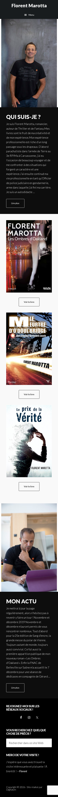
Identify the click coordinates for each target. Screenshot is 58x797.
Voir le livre (29, 302)
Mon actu (21, 601)
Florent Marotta (29, 5)
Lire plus (17, 205)
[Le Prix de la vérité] (29, 441)
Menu (31, 14)
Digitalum (11, 789)
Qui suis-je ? (23, 116)
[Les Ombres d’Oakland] (29, 256)
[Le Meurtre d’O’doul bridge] (29, 349)
